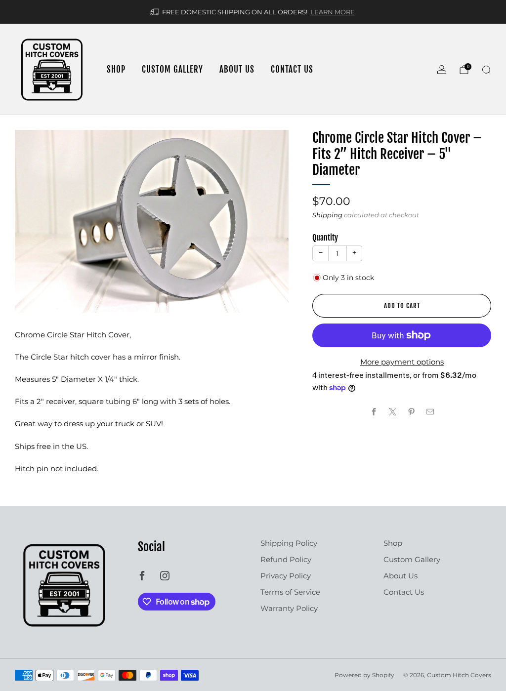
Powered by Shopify (364, 675)
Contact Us (292, 69)
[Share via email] (430, 411)
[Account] (442, 70)
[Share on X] (392, 411)
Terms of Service (290, 592)
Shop (116, 69)
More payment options (402, 361)
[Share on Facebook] (374, 411)
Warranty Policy (289, 608)
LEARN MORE (332, 12)
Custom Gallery (172, 69)
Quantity (325, 238)
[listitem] (253, 12)
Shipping (327, 215)
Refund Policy (285, 559)
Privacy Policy (285, 575)
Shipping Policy (288, 543)
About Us (236, 69)
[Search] (486, 70)
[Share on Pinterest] (411, 411)
